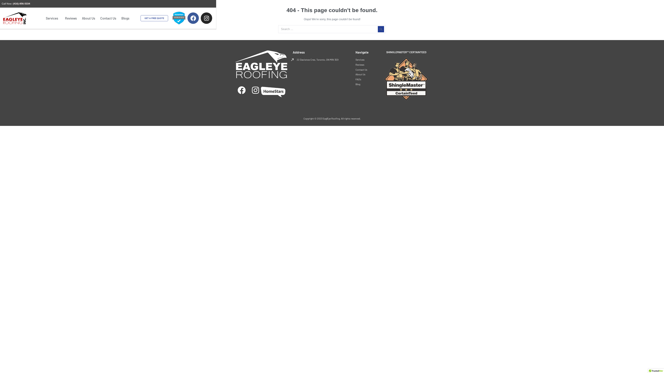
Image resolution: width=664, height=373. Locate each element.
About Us (88, 18)
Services (52, 18)
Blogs (125, 18)
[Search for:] (332, 29)
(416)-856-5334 (21, 3)
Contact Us (108, 18)
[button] (52, 18)
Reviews (71, 18)
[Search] (381, 29)
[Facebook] (241, 90)
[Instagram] (255, 90)
